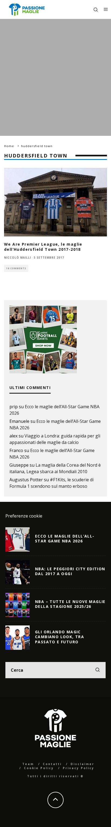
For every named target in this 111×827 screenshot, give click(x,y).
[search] (97, 670)
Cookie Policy (39, 768)
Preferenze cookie (23, 516)
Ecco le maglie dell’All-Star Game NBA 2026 (65, 538)
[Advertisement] (55, 77)
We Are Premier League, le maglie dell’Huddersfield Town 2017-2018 (43, 247)
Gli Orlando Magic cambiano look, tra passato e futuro (59, 636)
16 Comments (16, 268)
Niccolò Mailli (17, 257)
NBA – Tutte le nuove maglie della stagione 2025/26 (70, 604)
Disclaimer (82, 764)
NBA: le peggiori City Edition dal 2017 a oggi (70, 571)
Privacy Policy (78, 768)
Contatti (52, 764)
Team (28, 764)
